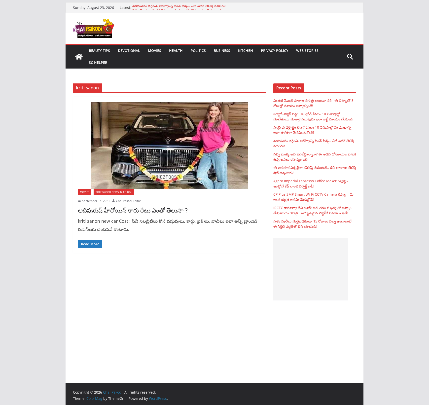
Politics (198, 50)
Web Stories (307, 50)
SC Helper (98, 62)
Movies (154, 50)
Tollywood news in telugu (114, 192)
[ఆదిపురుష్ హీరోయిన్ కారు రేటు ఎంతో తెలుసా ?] (169, 145)
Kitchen (245, 50)
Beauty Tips (99, 50)
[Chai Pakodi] (79, 57)
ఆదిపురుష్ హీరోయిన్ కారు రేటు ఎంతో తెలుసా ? (133, 210)
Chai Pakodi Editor (128, 201)
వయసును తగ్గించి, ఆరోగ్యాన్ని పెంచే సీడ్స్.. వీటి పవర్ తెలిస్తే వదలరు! (179, 7)
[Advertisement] (310, 269)
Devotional (129, 50)
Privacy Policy (274, 50)
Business (222, 50)
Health (176, 50)
